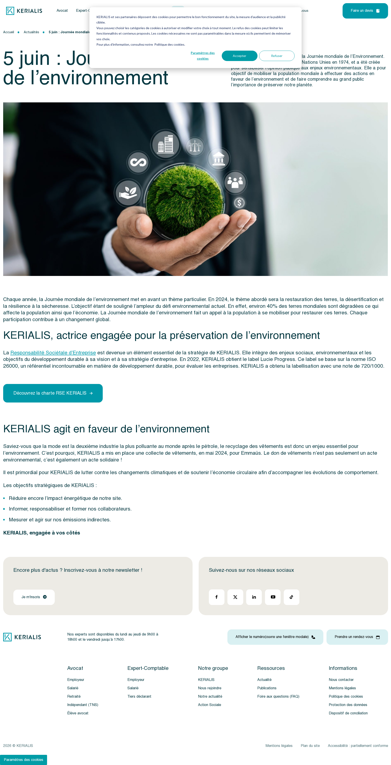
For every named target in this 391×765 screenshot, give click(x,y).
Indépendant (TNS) (82, 705)
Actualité (264, 680)
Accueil (8, 32)
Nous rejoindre (209, 688)
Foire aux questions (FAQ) (278, 696)
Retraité (74, 696)
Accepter (239, 56)
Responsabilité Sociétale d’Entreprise (53, 353)
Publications (267, 688)
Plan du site (310, 746)
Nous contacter (341, 680)
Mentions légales (342, 688)
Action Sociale (209, 705)
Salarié (72, 688)
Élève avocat (77, 713)
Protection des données (348, 705)
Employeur (75, 680)
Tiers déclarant (139, 696)
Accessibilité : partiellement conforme (358, 746)
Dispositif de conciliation (348, 713)
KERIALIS (206, 680)
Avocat (62, 10)
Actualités (31, 32)
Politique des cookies (346, 696)
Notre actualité (210, 696)
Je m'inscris (30, 597)
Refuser (276, 56)
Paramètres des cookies (203, 55)
